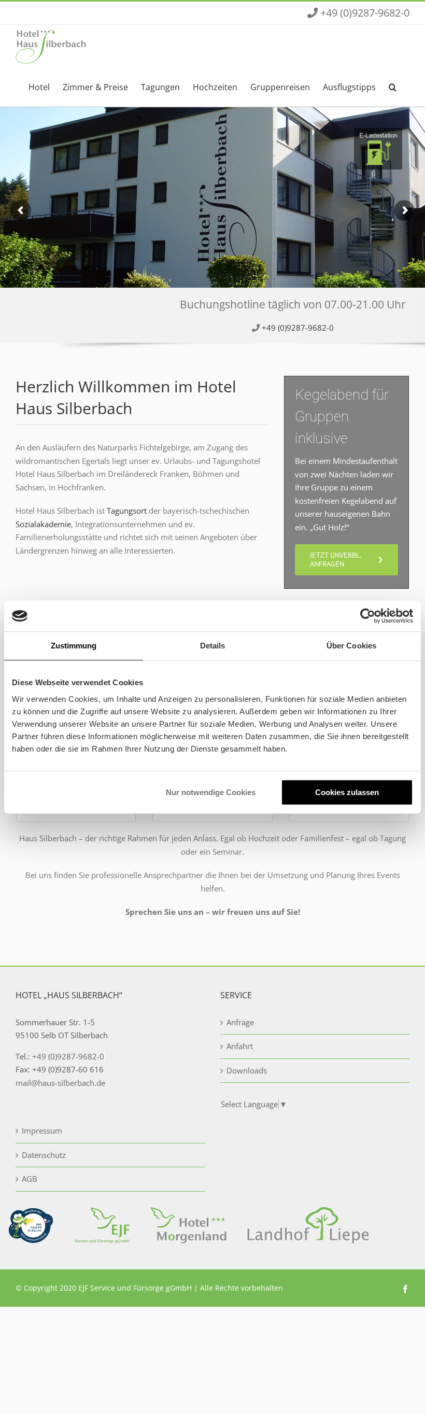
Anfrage (240, 1022)
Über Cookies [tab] (351, 645)
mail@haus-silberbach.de (60, 1083)
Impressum (42, 1130)
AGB (29, 1178)
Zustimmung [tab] (74, 645)
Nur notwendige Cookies (211, 792)
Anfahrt (239, 1046)
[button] (392, 86)
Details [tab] (212, 645)
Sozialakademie (43, 524)
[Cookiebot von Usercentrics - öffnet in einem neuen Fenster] (367, 616)
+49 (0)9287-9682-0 (298, 327)
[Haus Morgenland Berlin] (188, 1213)
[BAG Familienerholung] (31, 1213)
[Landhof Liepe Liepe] (308, 1213)
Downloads (246, 1070)
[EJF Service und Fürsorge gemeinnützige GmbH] (102, 1213)
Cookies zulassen (347, 792)
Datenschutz (44, 1155)
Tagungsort (127, 510)
